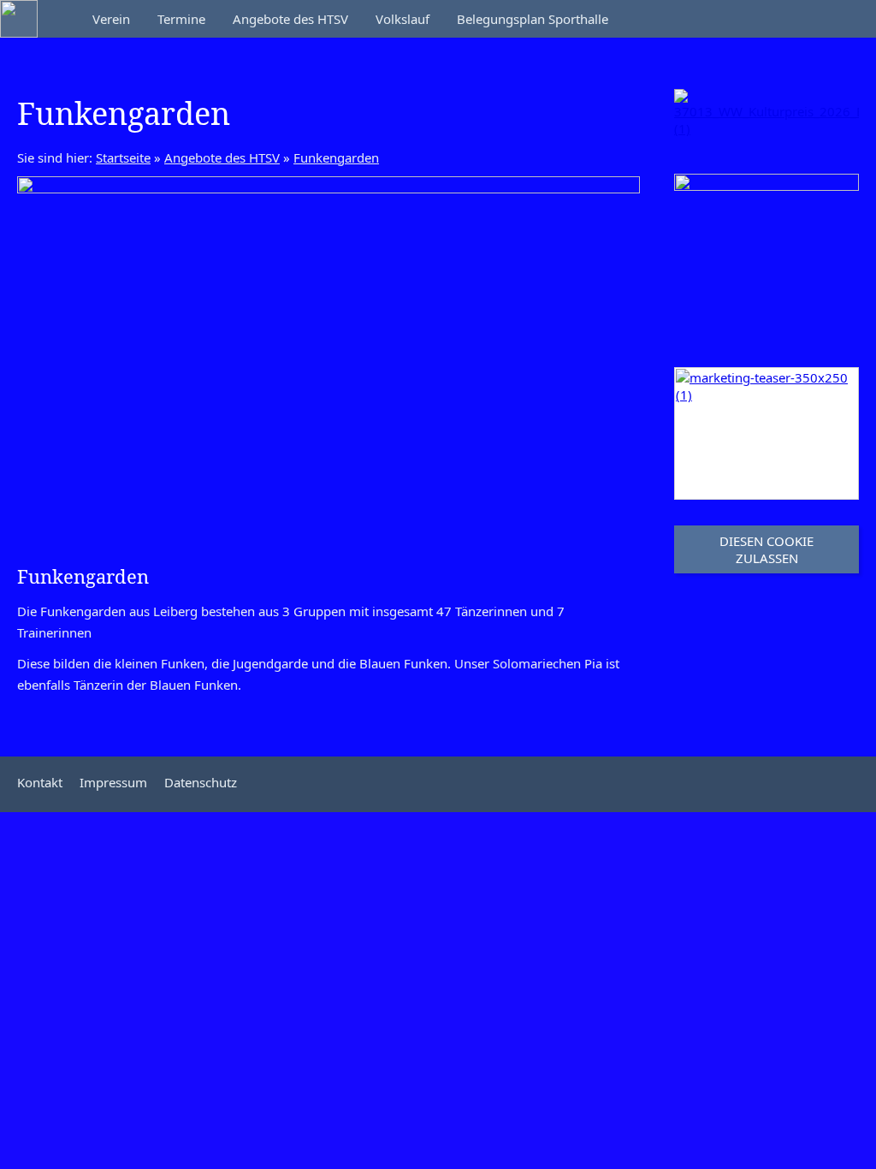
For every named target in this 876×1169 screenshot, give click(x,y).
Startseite (123, 157)
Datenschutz (200, 782)
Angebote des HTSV (222, 157)
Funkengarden (336, 157)
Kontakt (39, 782)
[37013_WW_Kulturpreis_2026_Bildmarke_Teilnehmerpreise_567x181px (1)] (766, 118)
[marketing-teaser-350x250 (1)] (766, 433)
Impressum (113, 782)
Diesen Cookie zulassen (766, 549)
